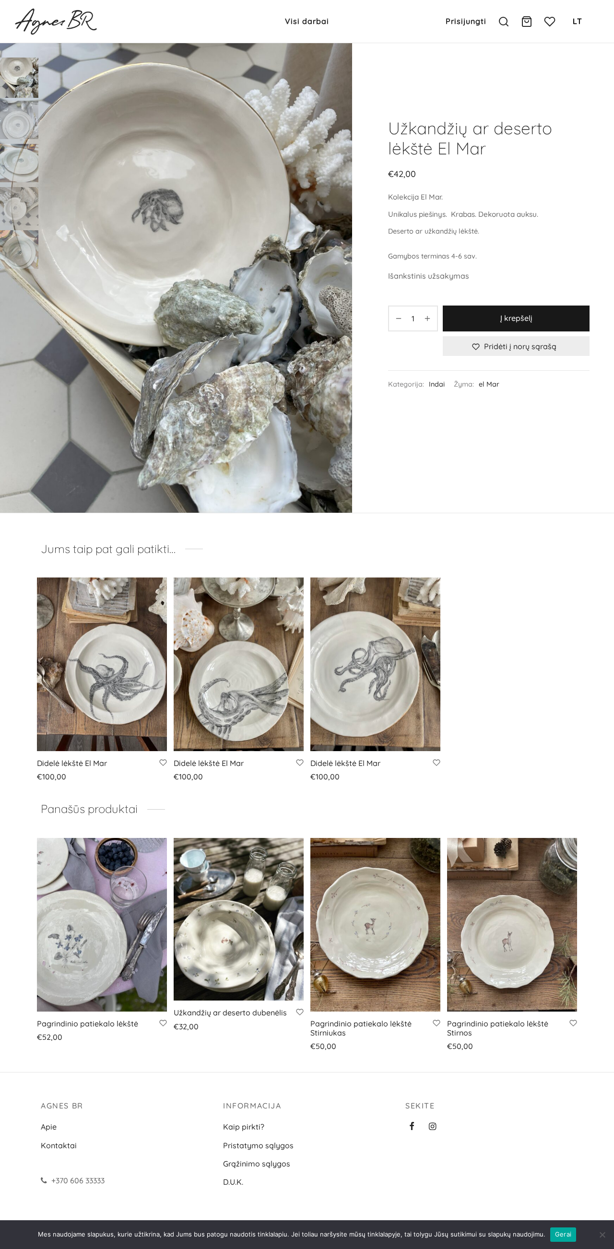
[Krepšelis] (526, 21)
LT (577, 21)
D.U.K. (233, 1182)
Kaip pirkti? (243, 1126)
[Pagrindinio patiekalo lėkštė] (102, 924)
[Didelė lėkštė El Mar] (102, 664)
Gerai (563, 1234)
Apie (49, 1126)
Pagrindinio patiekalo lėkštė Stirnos (497, 1028)
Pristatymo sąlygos (258, 1145)
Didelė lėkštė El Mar (72, 763)
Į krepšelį (516, 318)
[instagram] (432, 1126)
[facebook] (411, 1126)
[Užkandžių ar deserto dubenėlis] (239, 919)
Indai (437, 384)
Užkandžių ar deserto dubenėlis (230, 1012)
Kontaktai (59, 1145)
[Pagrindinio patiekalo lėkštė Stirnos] (512, 924)
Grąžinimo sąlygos (256, 1163)
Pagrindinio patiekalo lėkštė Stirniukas (361, 1028)
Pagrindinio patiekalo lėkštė (87, 1023)
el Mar (489, 384)
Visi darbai (307, 21)
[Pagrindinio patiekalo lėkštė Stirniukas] (375, 924)
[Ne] (602, 1234)
